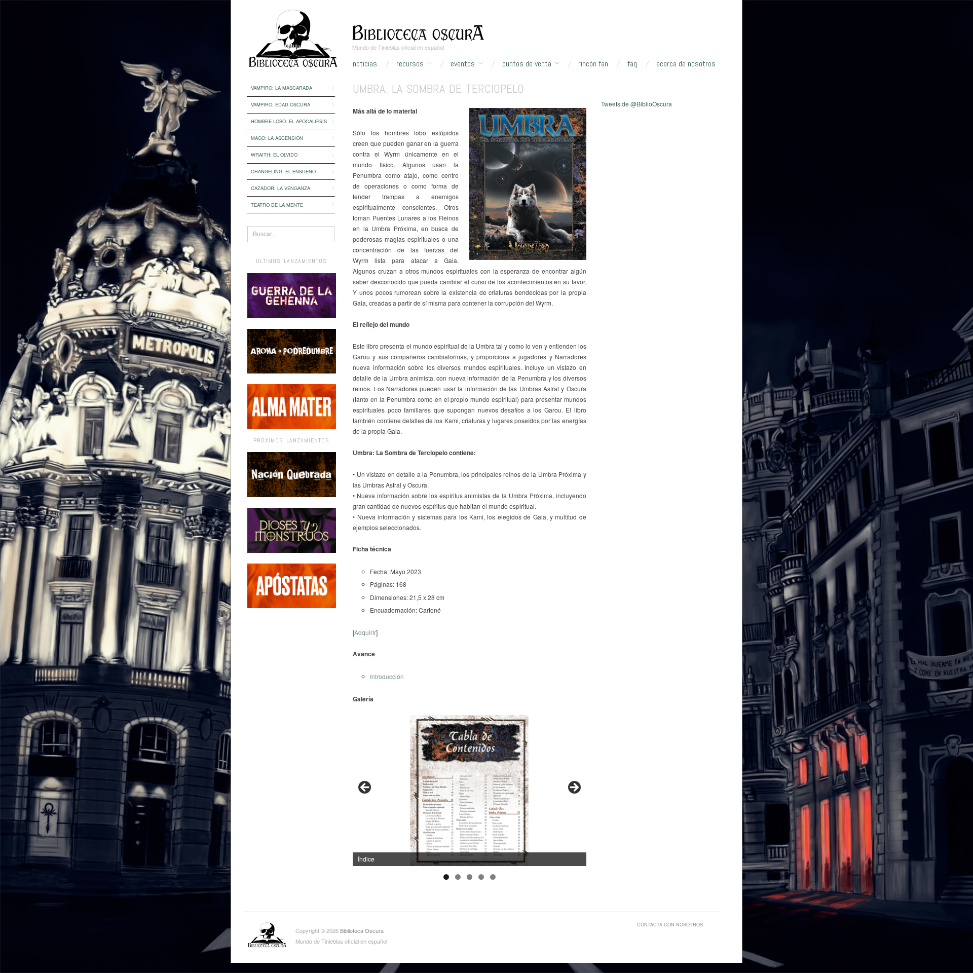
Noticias (365, 64)
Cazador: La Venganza (280, 188)
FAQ (632, 64)
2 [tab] (458, 877)
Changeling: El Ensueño (283, 171)
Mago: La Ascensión (277, 137)
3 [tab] (469, 877)
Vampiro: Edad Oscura (280, 104)
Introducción (387, 676)
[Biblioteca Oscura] (418, 32)
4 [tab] (481, 877)
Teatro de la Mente (277, 204)
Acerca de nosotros (686, 64)
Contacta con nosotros (670, 924)
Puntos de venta (526, 64)
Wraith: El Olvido (274, 154)
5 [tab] (493, 877)
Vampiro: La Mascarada (281, 87)
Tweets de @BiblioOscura (636, 103)
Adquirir (365, 632)
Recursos (410, 64)
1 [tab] (446, 877)
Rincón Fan (593, 64)
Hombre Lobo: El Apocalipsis (289, 121)
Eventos (463, 64)
